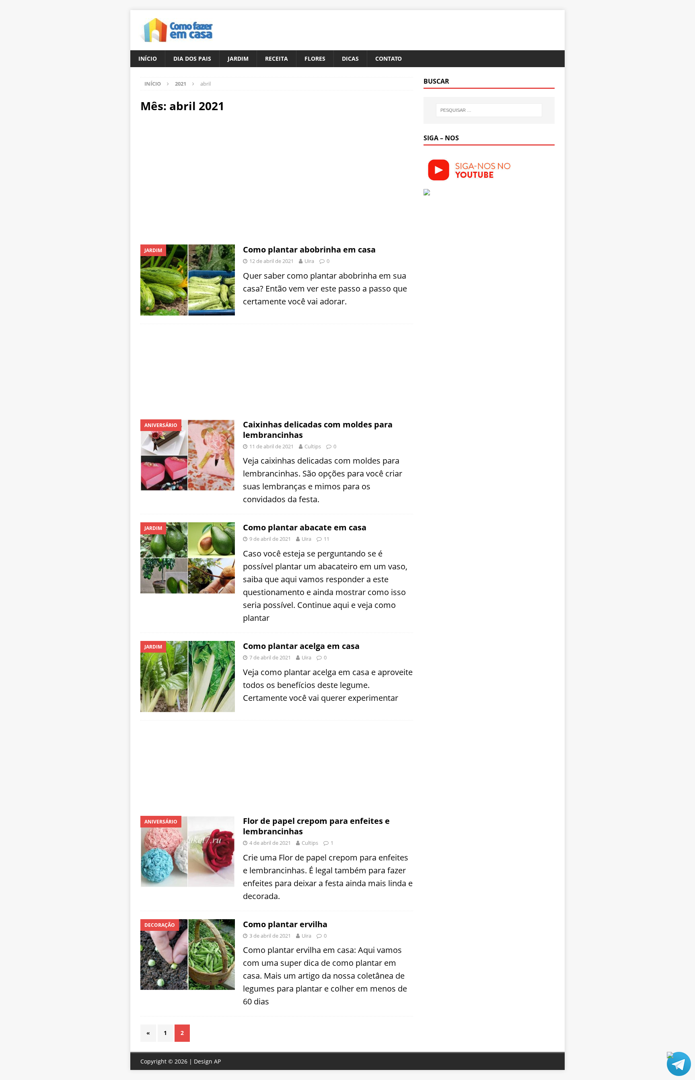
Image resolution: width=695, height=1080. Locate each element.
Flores (314, 58)
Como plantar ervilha (285, 924)
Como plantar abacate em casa (304, 527)
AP (217, 1061)
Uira (309, 261)
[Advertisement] (208, 177)
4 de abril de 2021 (270, 842)
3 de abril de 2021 (270, 935)
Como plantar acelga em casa (301, 646)
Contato (388, 58)
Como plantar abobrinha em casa (309, 249)
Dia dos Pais (192, 58)
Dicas (350, 58)
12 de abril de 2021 (271, 261)
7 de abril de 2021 (270, 657)
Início (147, 58)
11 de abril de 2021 (271, 446)
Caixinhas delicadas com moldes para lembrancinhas (318, 429)
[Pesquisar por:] (489, 110)
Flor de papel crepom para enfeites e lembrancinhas (316, 826)
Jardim (238, 58)
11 (326, 538)
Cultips (312, 446)
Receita (276, 58)
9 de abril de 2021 (270, 538)
